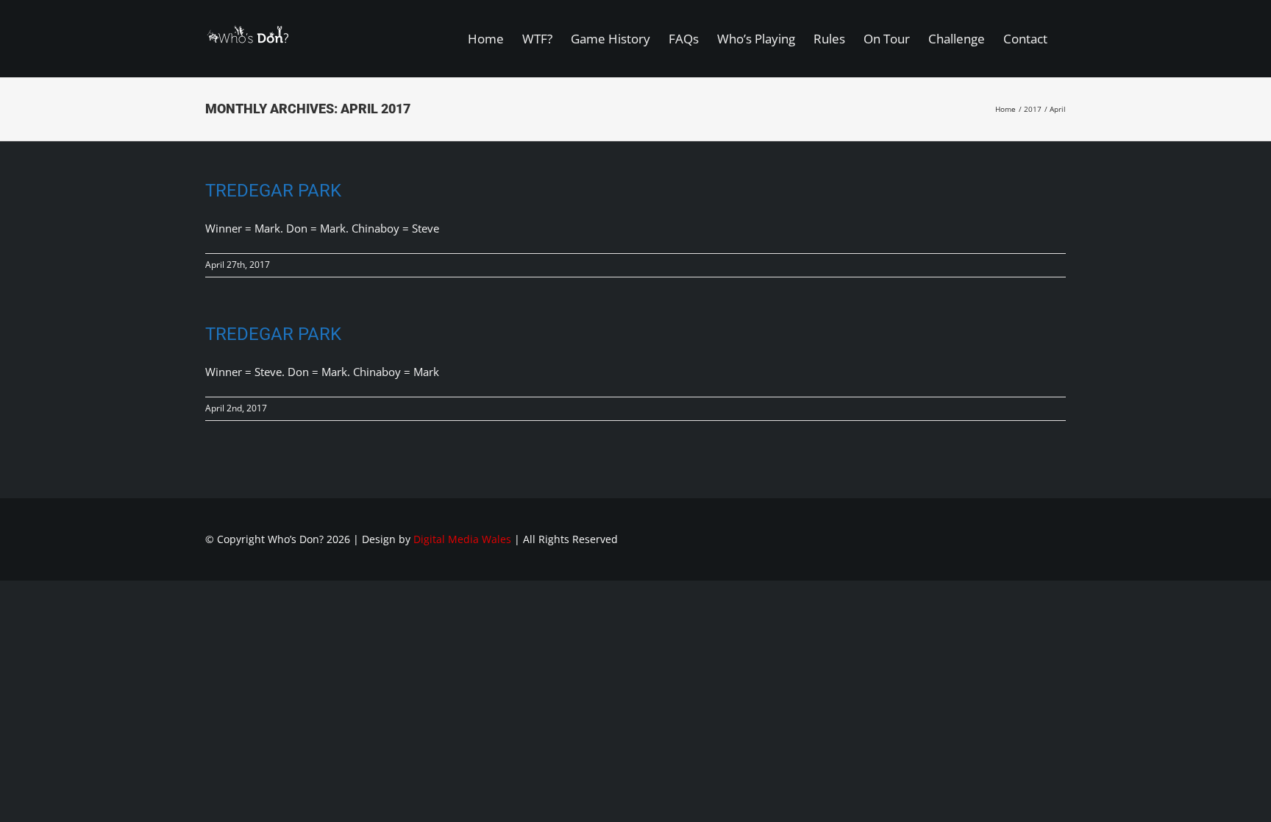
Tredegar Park (273, 190)
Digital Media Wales (462, 539)
